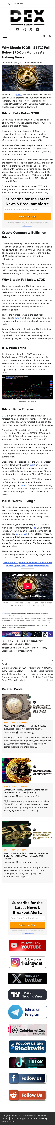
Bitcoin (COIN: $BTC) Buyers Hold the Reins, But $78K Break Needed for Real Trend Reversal (25, 727)
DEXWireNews (29, 1115)
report (23, 485)
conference (21, 534)
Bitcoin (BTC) (24, 647)
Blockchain (7, 650)
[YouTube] (17, 29)
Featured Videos (27, 641)
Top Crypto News (22, 644)
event (32, 465)
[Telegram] (37, 29)
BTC (4, 415)
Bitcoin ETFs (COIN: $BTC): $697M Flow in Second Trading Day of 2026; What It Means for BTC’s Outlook (26, 856)
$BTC (19, 94)
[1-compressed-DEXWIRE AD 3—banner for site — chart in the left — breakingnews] (27, 636)
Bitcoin (15, 641)
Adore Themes (9, 1121)
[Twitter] (31, 29)
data (16, 318)
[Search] (50, 36)
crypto (21, 650)
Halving (28, 650)
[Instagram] (24, 29)
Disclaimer (4, 613)
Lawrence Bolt (35, 62)
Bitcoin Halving (39, 647)
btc (15, 650)
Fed (34, 527)
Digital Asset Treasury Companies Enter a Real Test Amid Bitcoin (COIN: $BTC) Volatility (26, 791)
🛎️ (43, 605)
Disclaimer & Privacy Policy (27, 933)
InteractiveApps (18, 1118)
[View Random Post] (44, 36)
